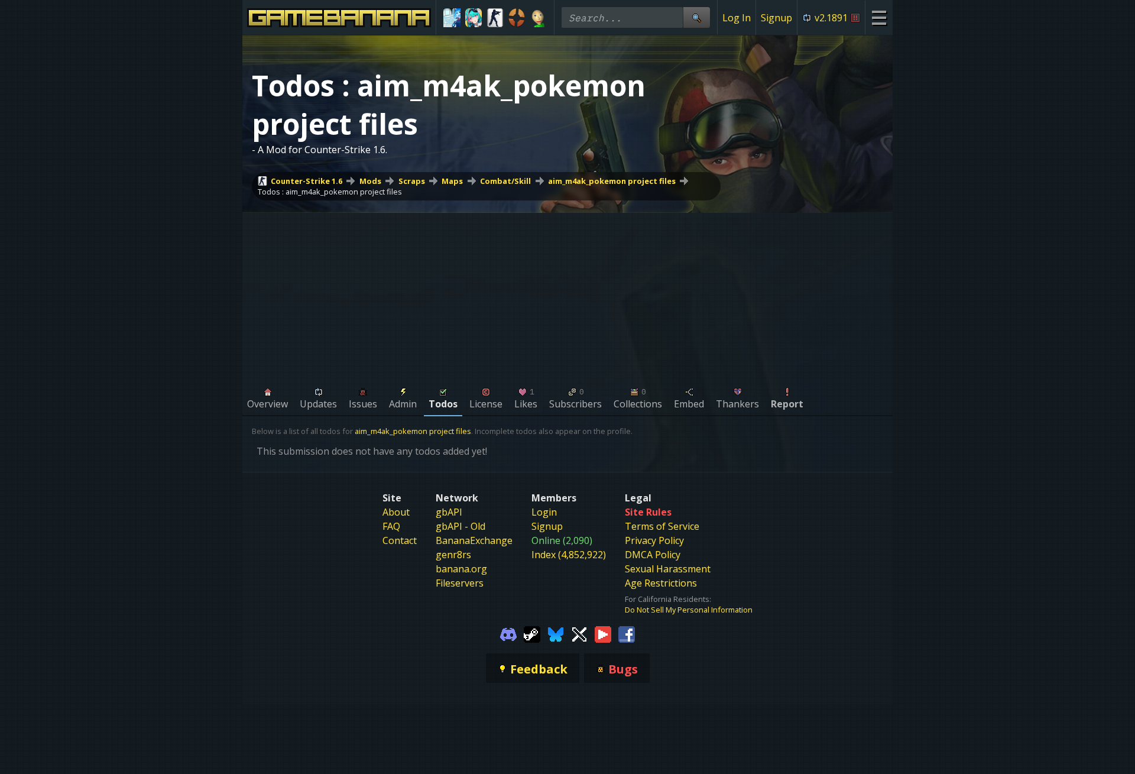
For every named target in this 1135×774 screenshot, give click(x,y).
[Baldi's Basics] (538, 18)
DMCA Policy (652, 554)
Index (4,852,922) (568, 554)
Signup (776, 17)
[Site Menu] (879, 17)
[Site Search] (696, 17)
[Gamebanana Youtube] (603, 633)
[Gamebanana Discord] (508, 633)
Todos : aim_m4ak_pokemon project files (330, 191)
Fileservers (460, 583)
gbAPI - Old (460, 526)
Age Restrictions (661, 583)
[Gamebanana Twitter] (579, 633)
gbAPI (449, 512)
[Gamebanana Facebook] (626, 633)
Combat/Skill (505, 181)
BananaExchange (474, 540)
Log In (736, 17)
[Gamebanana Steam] (532, 633)
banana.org (461, 568)
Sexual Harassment (668, 568)
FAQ (391, 526)
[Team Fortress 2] (517, 18)
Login (544, 512)
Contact (399, 540)
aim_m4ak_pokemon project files (612, 181)
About (396, 512)
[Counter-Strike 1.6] (495, 18)
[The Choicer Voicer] (452, 18)
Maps (452, 181)
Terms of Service (662, 526)
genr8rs (453, 554)
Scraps (411, 181)
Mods (370, 181)
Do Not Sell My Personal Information (689, 609)
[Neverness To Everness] (474, 18)
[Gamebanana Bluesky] (555, 633)
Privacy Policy (654, 540)
